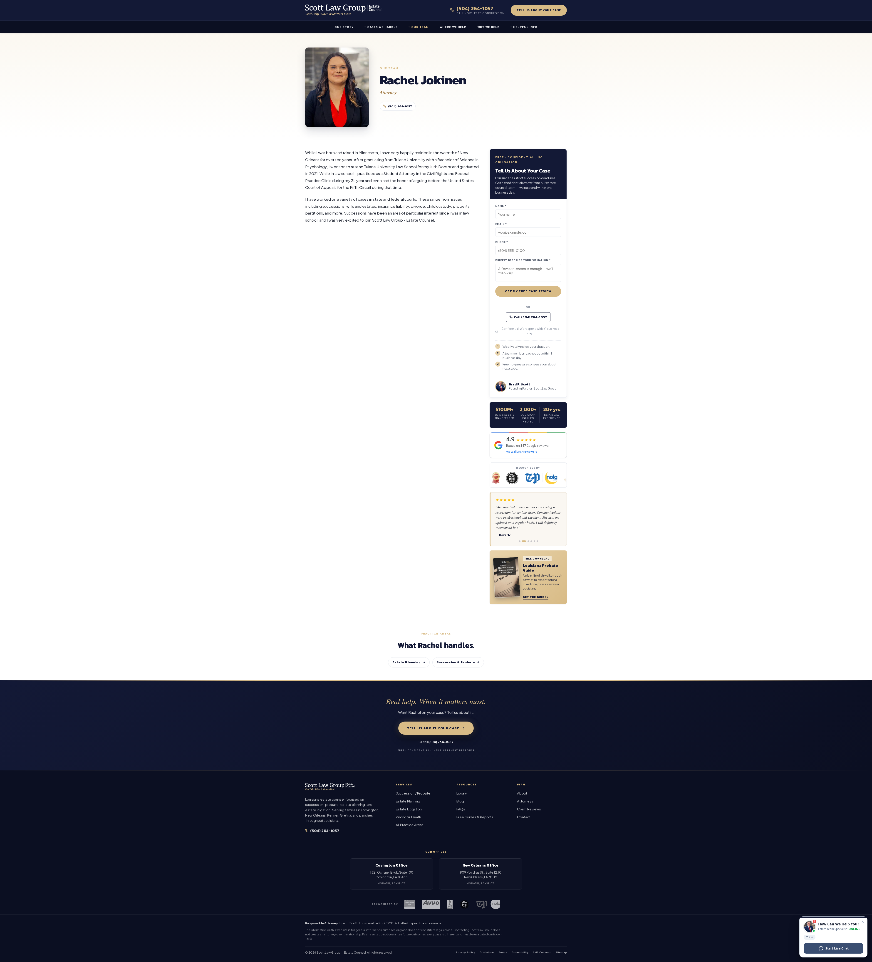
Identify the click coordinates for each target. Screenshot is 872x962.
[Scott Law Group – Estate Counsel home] (343, 10)
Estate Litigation (409, 809)
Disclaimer (487, 952)
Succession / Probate (413, 793)
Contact (523, 817)
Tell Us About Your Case (539, 10)
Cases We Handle (382, 27)
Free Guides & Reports (474, 817)
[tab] (519, 541)
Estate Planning (406, 662)
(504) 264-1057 (400, 106)
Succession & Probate (456, 662)
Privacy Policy (465, 952)
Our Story (344, 27)
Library (461, 793)
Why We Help (488, 27)
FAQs (460, 809)
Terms (503, 952)
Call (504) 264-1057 (530, 317)
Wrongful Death (408, 817)
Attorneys (525, 801)
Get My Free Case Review (528, 291)
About (522, 793)
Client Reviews (529, 809)
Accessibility (520, 952)
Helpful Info (525, 27)
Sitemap (561, 952)
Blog (460, 801)
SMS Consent (542, 952)
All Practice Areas (410, 824)
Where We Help (453, 27)
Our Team (420, 27)
